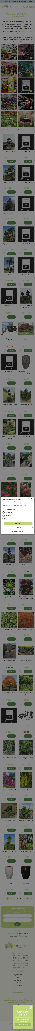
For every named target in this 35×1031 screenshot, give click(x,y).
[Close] (31, 1007)
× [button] (31, 498)
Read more (23, 505)
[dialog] (17, 515)
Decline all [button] (18, 527)
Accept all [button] (18, 523)
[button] (17, 531)
